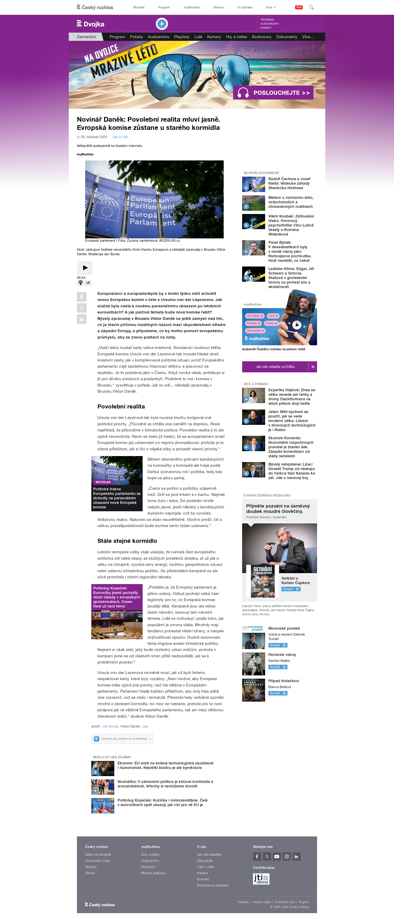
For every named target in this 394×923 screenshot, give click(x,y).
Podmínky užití (285, 902)
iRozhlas (139, 7)
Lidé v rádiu (206, 867)
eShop (90, 873)
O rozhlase (244, 7)
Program (164, 7)
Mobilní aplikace (153, 873)
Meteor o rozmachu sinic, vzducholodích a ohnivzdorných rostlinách (291, 202)
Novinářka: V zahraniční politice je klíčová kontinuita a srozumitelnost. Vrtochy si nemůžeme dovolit (165, 783)
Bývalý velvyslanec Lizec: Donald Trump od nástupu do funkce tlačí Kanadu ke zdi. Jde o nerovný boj (291, 471)
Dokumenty (286, 36)
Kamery (266, 27)
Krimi (272, 316)
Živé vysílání (254, 330)
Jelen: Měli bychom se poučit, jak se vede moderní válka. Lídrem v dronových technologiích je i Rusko (291, 420)
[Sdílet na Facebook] (81, 297)
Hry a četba (236, 36)
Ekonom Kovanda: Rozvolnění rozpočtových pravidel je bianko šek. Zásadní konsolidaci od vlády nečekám (290, 447)
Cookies (243, 902)
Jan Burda (110, 726)
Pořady (136, 36)
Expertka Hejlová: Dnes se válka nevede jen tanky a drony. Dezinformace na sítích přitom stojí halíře (291, 397)
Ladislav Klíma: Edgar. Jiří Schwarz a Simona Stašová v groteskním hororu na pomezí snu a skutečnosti (291, 277)
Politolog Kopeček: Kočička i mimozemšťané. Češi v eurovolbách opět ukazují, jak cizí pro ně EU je (163, 802)
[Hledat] (311, 7)
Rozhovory (261, 36)
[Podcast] (80, 283)
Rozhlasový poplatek (213, 885)
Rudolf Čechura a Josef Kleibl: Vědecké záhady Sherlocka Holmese (289, 183)
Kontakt (203, 879)
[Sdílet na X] (81, 308)
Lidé (198, 36)
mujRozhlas (192, 7)
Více (308, 36)
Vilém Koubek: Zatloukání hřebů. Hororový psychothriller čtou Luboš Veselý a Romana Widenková (291, 225)
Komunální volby (97, 861)
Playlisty (181, 36)
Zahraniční (86, 36)
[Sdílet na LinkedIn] (81, 319)
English (304, 902)
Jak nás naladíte (209, 855)
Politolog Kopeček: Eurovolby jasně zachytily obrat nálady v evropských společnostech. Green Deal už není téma (116, 597)
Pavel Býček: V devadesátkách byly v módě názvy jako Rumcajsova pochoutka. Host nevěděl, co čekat (290, 251)
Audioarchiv (269, 23)
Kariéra (202, 873)
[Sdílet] (88, 283)
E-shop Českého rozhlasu (267, 495)
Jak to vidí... (121, 137)
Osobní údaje (262, 902)
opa (145, 726)
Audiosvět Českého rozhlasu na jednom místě (273, 349)
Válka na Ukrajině (98, 855)
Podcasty (148, 867)
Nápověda (205, 861)
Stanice (218, 7)
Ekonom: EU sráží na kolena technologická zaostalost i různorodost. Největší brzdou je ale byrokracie (165, 765)
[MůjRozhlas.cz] (85, 155)
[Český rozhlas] (95, 7)
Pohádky (252, 323)
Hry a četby (253, 316)
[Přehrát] (85, 268)
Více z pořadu (256, 384)
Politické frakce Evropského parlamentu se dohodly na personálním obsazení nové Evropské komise (117, 498)
